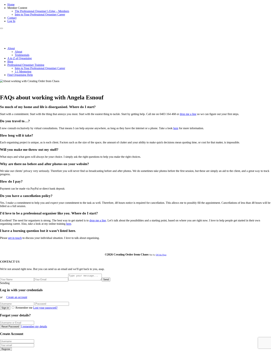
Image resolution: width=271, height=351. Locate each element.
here (175, 128)
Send (106, 279)
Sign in (5, 307)
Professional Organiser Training (25, 64)
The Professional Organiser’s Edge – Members (42, 11)
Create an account (16, 297)
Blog (10, 61)
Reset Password (10, 326)
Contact (11, 17)
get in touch (15, 237)
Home (11, 4)
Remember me (24, 307)
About (11, 48)
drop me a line (188, 114)
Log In (11, 21)
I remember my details (34, 326)
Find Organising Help (20, 74)
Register (5, 349)
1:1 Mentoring (23, 71)
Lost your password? (45, 307)
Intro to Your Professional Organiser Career (40, 14)
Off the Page (161, 255)
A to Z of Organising (19, 58)
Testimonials (22, 55)
